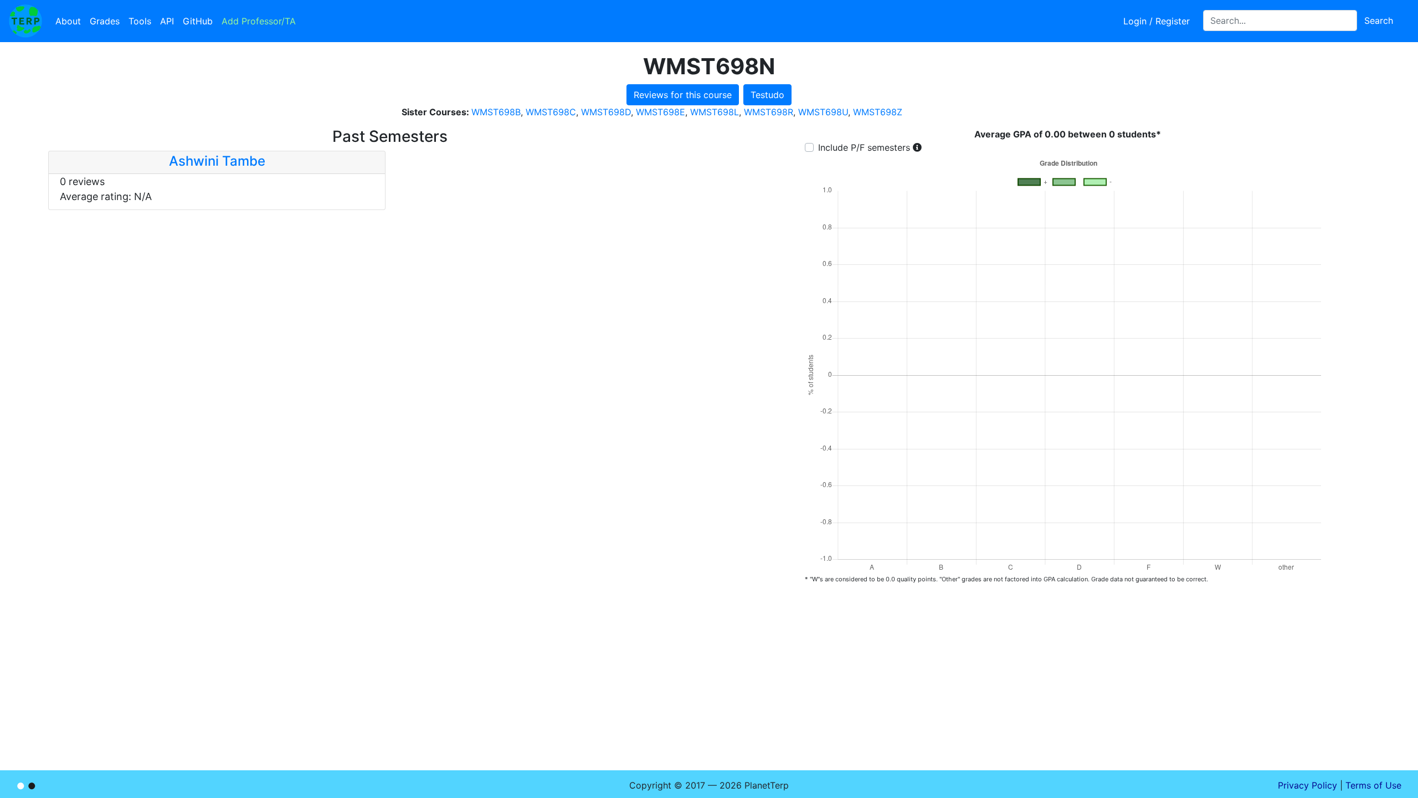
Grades (105, 21)
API (167, 21)
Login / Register (1156, 21)
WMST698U (823, 111)
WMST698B (496, 111)
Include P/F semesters (864, 147)
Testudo (767, 94)
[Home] (25, 21)
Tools (140, 21)
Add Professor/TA (259, 21)
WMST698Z (877, 111)
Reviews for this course (683, 94)
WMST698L (714, 111)
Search (1378, 20)
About (68, 21)
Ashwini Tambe (217, 161)
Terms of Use (1373, 785)
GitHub (198, 21)
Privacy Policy (1307, 785)
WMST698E (660, 111)
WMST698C (551, 111)
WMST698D (606, 111)
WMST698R (768, 111)
